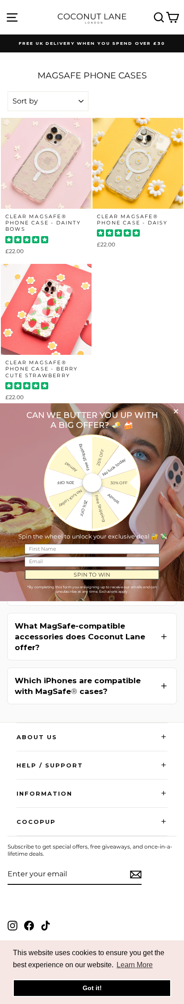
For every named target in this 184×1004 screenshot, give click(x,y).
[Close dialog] (175, 411)
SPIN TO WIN (92, 574)
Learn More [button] (135, 965)
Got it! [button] (92, 987)
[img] (26, 241)
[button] (92, 636)
